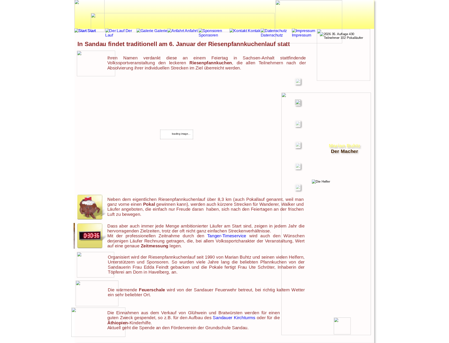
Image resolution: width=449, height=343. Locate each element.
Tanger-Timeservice (226, 235)
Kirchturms (244, 317)
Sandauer (222, 317)
